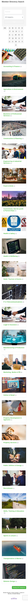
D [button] (19, 28)
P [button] (9, 38)
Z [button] (15, 45)
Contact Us (21, 592)
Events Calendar (15, 592)
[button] (19, 587)
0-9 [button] (5, 28)
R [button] (15, 38)
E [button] (22, 28)
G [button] (13, 31)
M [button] (15, 35)
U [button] (9, 41)
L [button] (12, 35)
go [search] (14, 22)
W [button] (15, 41)
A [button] (9, 28)
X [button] (19, 41)
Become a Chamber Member (14, 593)
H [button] (16, 31)
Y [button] (22, 41)
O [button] (22, 35)
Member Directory (7, 592)
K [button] (9, 35)
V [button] (12, 41)
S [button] (19, 38)
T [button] (22, 38)
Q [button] (12, 38)
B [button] (12, 28)
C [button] (15, 28)
